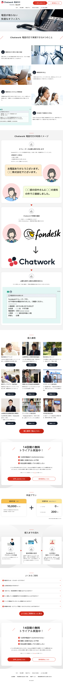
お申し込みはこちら (19, 479)
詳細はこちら (10, 365)
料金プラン (28, 7)
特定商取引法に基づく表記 (22, 676)
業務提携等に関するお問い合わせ (45, 676)
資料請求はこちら (43, 479)
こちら (35, 472)
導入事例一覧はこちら (31, 431)
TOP (17, 7)
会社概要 (13, 676)
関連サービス (33, 676)
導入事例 (21, 7)
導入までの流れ (35, 7)
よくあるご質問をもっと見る (31, 613)
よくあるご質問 (44, 7)
